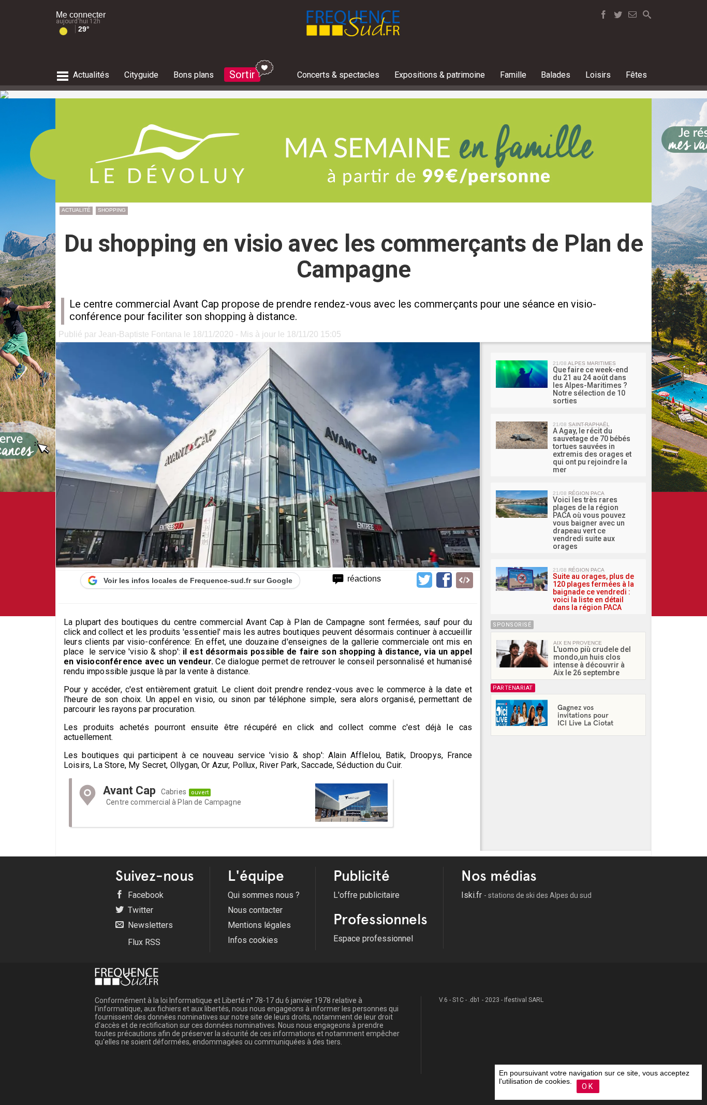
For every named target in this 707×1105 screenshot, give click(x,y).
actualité (76, 210)
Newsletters (149, 925)
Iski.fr (526, 895)
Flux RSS (143, 942)
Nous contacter (255, 910)
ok (588, 1086)
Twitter (139, 910)
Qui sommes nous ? (264, 895)
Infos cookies (253, 940)
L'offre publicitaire (366, 895)
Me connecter (81, 14)
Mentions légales (259, 925)
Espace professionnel (373, 938)
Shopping (112, 210)
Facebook (145, 895)
